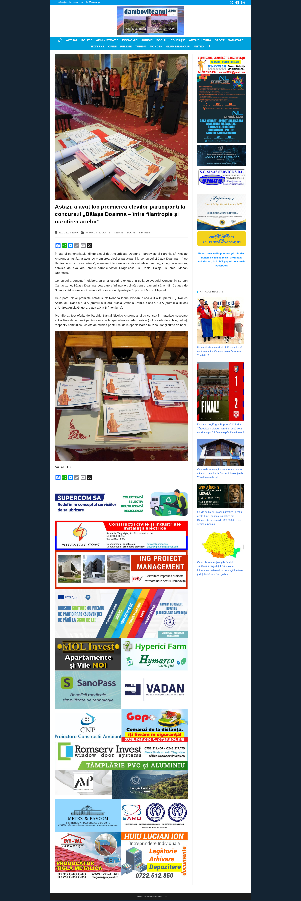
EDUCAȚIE (104, 232)
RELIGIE (118, 232)
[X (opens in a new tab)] (231, 3)
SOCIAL (131, 232)
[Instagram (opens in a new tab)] (242, 3)
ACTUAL (90, 232)
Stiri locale (144, 232)
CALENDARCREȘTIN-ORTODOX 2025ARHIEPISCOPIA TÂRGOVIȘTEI (221, 238)
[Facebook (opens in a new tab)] (237, 3)
